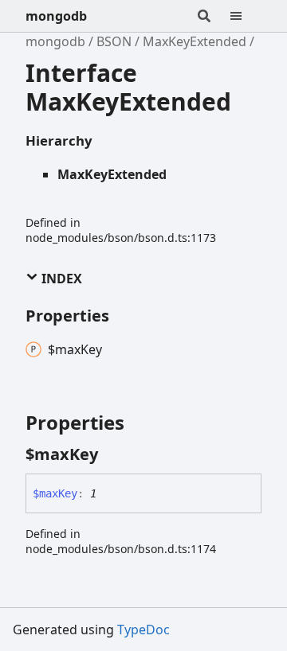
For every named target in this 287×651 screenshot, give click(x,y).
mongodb (56, 16)
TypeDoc (143, 629)
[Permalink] (112, 454)
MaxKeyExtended (194, 41)
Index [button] (60, 279)
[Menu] (245, 16)
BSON (114, 41)
